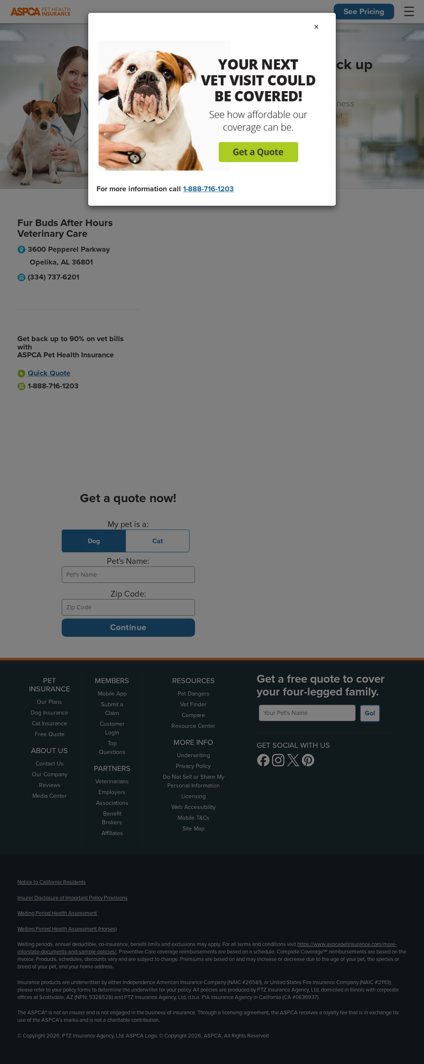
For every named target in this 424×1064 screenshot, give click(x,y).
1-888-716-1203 (208, 188)
